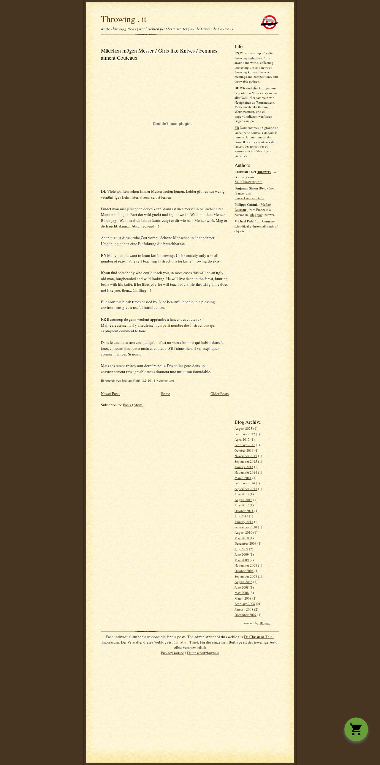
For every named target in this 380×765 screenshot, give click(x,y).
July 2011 (241, 516)
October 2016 (244, 450)
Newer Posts (110, 393)
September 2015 (246, 461)
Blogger (265, 623)
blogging (256, 214)
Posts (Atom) (133, 404)
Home (165, 393)
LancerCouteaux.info (249, 198)
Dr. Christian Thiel (259, 636)
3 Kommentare (164, 380)
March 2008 (243, 598)
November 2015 (246, 455)
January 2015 (244, 466)
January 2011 (244, 521)
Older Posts (219, 393)
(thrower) (264, 172)
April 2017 (242, 439)
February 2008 (245, 603)
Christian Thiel (186, 642)
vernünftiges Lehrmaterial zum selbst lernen (136, 197)
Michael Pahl (244, 221)
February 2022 (245, 434)
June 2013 (242, 494)
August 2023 (243, 428)
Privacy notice (172, 652)
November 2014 (246, 472)
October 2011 (244, 510)
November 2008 (246, 565)
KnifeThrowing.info (248, 181)
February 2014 (245, 483)
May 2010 (242, 538)
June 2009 (242, 554)
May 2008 (242, 592)
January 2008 (244, 609)
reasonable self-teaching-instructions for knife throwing (162, 261)
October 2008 (244, 570)
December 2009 (245, 543)
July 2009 (241, 549)
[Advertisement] (257, 326)
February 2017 (245, 444)
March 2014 (243, 477)
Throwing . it (123, 18)
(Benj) (263, 188)
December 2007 (245, 614)
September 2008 (246, 576)
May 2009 (242, 560)
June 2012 (242, 505)
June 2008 (242, 587)
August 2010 (243, 532)
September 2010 (246, 527)
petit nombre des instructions (186, 325)
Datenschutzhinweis (203, 652)
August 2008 (243, 581)
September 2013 (246, 488)
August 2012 (243, 499)
